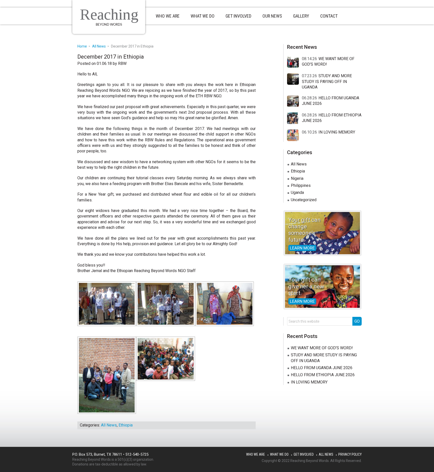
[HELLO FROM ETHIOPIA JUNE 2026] (294, 118)
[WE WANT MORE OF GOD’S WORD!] (294, 62)
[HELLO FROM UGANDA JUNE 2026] (294, 101)
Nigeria (297, 178)
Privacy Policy (350, 454)
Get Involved (304, 454)
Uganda (297, 192)
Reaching (109, 14)
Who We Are (255, 454)
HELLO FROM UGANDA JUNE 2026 (321, 367)
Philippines (301, 185)
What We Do (279, 454)
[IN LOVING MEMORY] (294, 136)
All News (109, 425)
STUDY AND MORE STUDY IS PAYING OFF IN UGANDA (327, 81)
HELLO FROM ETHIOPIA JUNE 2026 (323, 374)
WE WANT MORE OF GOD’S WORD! (322, 348)
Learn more (302, 247)
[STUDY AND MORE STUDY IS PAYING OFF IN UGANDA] (294, 79)
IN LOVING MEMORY (336, 132)
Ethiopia (126, 425)
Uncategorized (303, 199)
